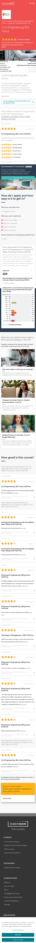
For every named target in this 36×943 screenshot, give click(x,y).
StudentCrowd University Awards (15, 845)
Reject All (18, 935)
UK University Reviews (11, 842)
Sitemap (7, 905)
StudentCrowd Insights (12, 868)
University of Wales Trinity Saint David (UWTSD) (19, 21)
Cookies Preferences (11, 901)
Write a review (7, 798)
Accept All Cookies (18, 940)
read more (5, 96)
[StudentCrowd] (8, 3)
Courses (4, 23)
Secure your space (18, 177)
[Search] (30, 3)
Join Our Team (9, 886)
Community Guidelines (12, 853)
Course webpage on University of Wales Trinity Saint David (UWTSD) (16, 102)
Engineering (11, 23)
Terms (6, 890)
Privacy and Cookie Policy (13, 897)
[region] (18, 930)
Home (4, 21)
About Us (7, 882)
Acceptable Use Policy (12, 894)
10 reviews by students (23, 39)
